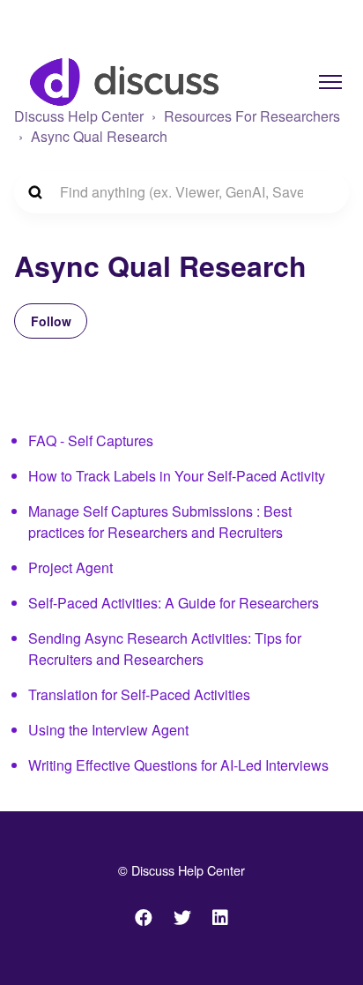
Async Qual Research (99, 136)
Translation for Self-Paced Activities (139, 694)
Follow (51, 321)
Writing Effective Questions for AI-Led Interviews (178, 765)
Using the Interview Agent (108, 730)
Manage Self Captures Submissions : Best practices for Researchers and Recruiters (160, 521)
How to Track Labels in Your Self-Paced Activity (176, 476)
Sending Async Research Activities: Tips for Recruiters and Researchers (164, 648)
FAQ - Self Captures (90, 440)
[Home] (124, 82)
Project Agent (70, 567)
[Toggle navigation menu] (330, 82)
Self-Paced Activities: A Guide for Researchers (173, 603)
